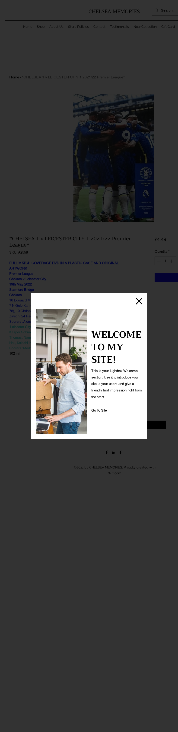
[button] (139, 301)
